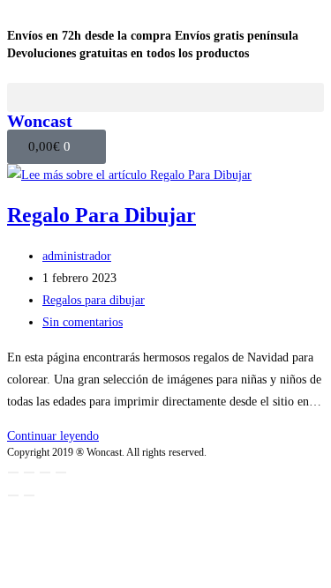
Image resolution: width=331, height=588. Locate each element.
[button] (165, 97)
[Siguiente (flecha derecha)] (29, 495)
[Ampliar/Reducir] (13, 472)
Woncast (39, 120)
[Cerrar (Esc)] (61, 472)
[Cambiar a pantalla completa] (29, 472)
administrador (76, 256)
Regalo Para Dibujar (101, 215)
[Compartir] (45, 472)
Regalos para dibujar (93, 300)
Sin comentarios (82, 322)
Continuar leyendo (53, 436)
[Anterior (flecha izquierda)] (13, 495)
